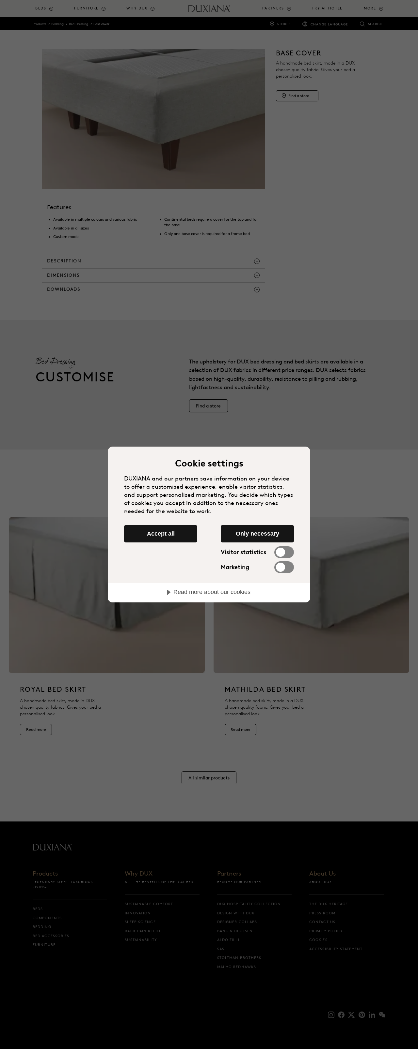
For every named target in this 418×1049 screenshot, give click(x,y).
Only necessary (257, 533)
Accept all (161, 533)
